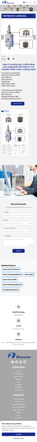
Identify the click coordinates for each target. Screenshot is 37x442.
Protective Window (18, 407)
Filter (18, 415)
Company (18, 385)
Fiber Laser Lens (25, 9)
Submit (18, 251)
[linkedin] (24, 362)
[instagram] (20, 362)
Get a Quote (17, 104)
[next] (34, 37)
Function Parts (18, 376)
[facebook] (12, 362)
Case (18, 382)
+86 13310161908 (18, 315)
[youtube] (16, 362)
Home (5, 9)
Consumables (13, 9)
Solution (18, 379)
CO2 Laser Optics (18, 399)
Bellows (18, 412)
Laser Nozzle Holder (18, 404)
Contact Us (18, 390)
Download (18, 387)
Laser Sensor (18, 418)
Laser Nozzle (18, 402)
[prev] (2, 37)
